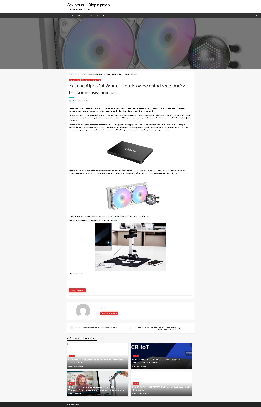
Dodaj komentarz (77, 290)
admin (74, 100)
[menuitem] (71, 15)
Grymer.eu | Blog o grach (88, 4)
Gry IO (71, 16)
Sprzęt (79, 16)
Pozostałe (100, 16)
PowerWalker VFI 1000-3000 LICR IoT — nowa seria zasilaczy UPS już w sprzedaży (157, 361)
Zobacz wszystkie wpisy (109, 313)
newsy (83, 74)
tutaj (115, 220)
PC (78, 80)
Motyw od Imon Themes (73, 404)
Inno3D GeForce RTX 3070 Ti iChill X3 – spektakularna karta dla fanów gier (161, 388)
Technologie (86, 80)
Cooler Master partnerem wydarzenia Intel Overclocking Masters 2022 (95, 361)
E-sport (89, 16)
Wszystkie (96, 80)
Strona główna (74, 74)
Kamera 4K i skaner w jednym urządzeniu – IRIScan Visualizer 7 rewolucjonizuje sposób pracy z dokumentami (96, 388)
